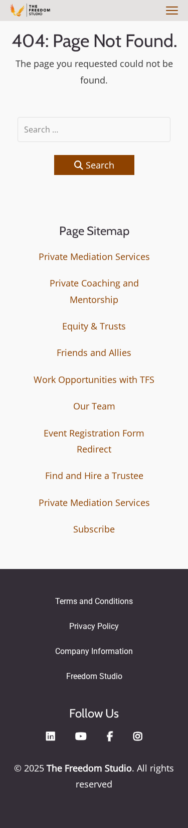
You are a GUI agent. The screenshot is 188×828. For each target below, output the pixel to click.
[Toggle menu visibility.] (170, 11)
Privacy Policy (94, 626)
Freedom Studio (94, 676)
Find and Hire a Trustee (94, 476)
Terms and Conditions (94, 601)
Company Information (94, 651)
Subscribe (94, 529)
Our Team (94, 406)
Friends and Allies (94, 352)
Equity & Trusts (94, 326)
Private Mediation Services (94, 256)
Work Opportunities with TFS (94, 380)
